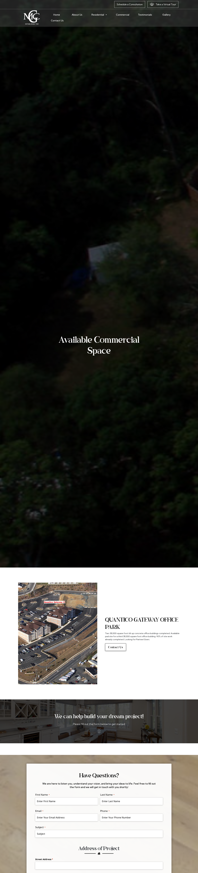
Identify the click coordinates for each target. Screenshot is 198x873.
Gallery (166, 14)
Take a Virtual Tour (165, 4)
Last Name (107, 794)
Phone (105, 811)
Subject (40, 827)
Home (56, 14)
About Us (77, 14)
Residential (97, 14)
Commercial (122, 14)
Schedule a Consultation (130, 4)
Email (39, 811)
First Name (42, 794)
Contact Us (57, 20)
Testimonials (145, 14)
